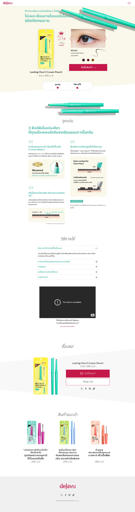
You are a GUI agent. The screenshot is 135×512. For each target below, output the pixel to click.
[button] (71, 44)
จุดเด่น (58, 84)
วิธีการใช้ (77, 84)
